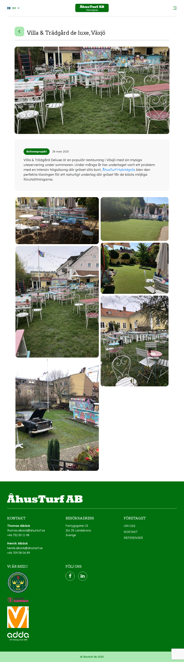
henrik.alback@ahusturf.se (25, 548)
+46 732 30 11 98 (18, 535)
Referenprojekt (36, 151)
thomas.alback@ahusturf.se (26, 530)
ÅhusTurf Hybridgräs (118, 169)
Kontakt (131, 532)
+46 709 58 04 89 (18, 553)
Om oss (129, 526)
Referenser (133, 538)
